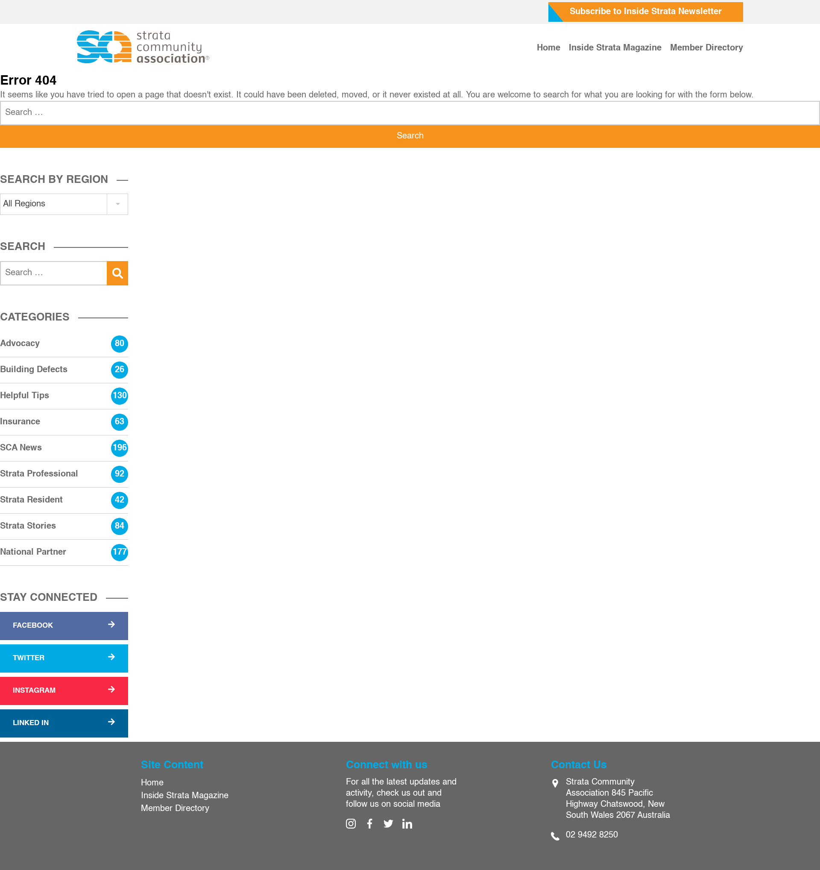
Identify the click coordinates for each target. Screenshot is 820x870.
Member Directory (706, 48)
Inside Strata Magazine (615, 48)
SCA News (63, 448)
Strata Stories (62, 526)
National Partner (63, 552)
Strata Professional (62, 474)
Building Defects (62, 370)
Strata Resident (62, 500)
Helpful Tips (63, 396)
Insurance (62, 422)
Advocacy (62, 344)
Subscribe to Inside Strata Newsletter (646, 12)
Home (548, 48)
